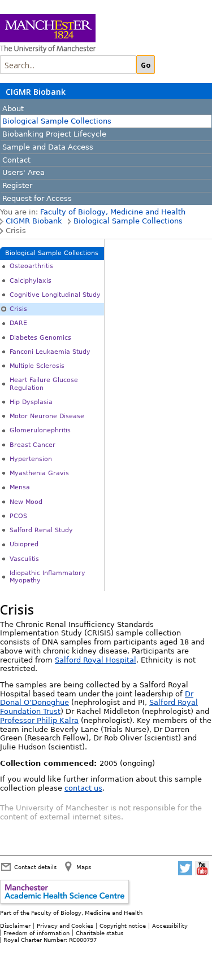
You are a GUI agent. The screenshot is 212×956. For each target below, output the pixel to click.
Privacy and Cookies (65, 925)
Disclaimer (15, 925)
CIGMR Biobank (36, 91)
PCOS (18, 516)
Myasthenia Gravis (39, 473)
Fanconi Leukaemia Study (50, 352)
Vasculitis (24, 559)
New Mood (26, 502)
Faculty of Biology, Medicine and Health (112, 212)
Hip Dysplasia (31, 402)
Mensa (20, 487)
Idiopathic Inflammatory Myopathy (47, 576)
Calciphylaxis (30, 280)
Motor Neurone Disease (47, 416)
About (13, 108)
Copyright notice (122, 925)
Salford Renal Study (41, 530)
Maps (83, 866)
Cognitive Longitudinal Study (55, 295)
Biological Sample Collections (56, 121)
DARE (18, 323)
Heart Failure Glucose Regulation (44, 383)
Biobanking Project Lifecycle (54, 134)
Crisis (18, 309)
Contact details (35, 866)
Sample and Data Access (47, 147)
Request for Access (37, 198)
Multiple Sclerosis (37, 366)
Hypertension (31, 459)
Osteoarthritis (31, 266)
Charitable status (99, 932)
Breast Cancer (32, 445)
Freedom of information (36, 932)
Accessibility (170, 925)
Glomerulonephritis (40, 430)
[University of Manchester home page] (90, 34)
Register (17, 185)
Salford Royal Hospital (95, 660)
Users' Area (23, 172)
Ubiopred (24, 544)
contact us (83, 788)
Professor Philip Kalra (39, 720)
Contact (16, 160)
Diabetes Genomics (40, 337)
